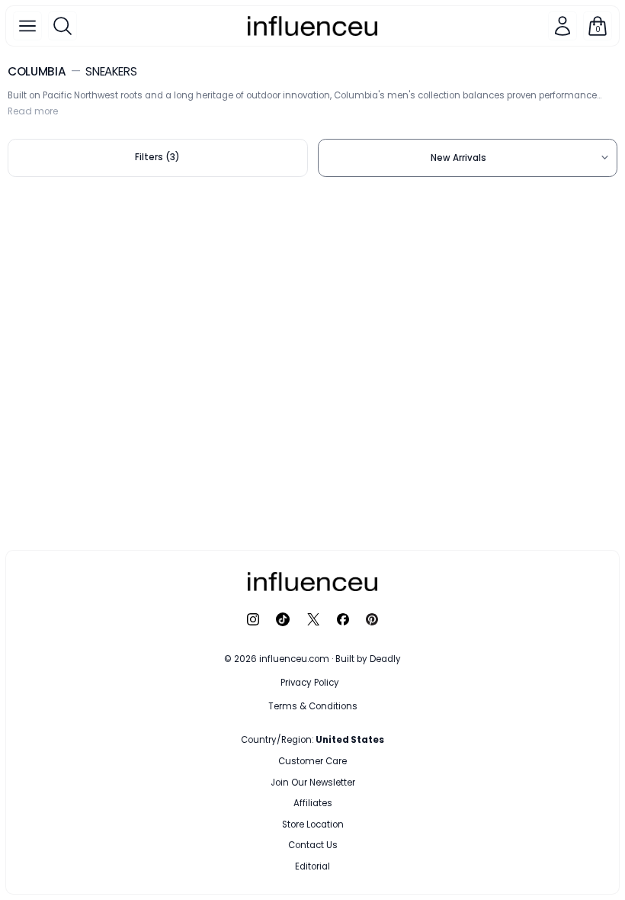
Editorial (312, 866)
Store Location (313, 824)
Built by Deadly (368, 659)
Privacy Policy (309, 683)
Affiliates (312, 803)
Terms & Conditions (312, 706)
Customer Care (312, 761)
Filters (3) (157, 157)
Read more (33, 111)
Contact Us (313, 845)
